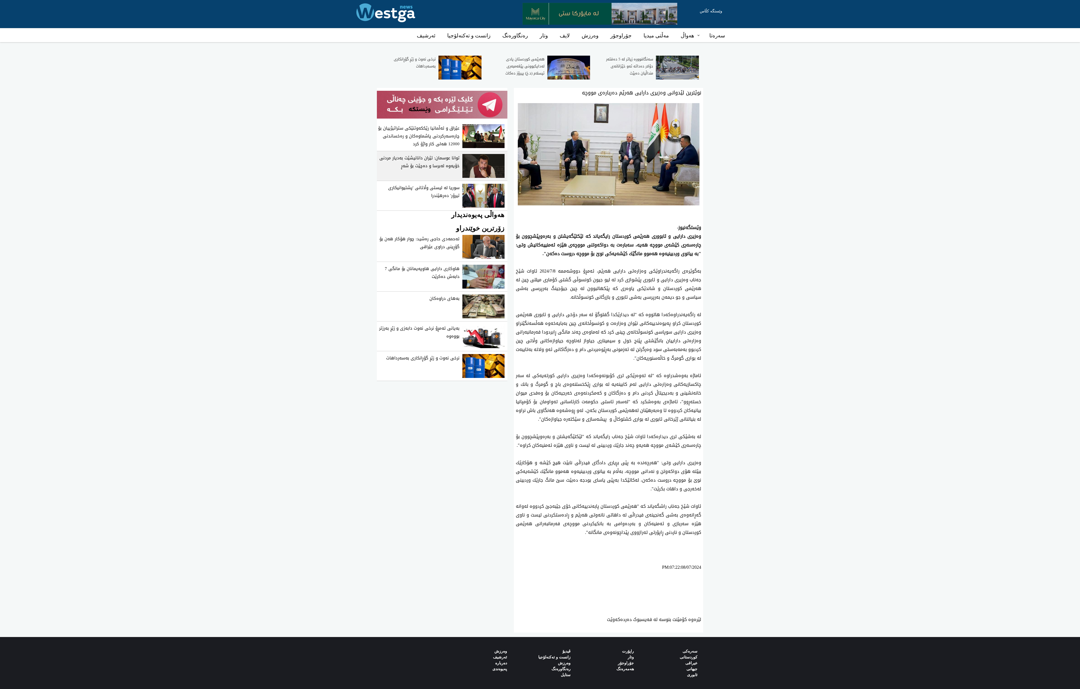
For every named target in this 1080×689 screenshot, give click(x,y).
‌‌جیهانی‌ (692, 669)
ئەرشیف (426, 35)
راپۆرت (628, 651)
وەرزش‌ (500, 651)
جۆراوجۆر (621, 35)
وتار (544, 35)
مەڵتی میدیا (656, 35)
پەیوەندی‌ (499, 669)
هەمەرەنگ (625, 669)
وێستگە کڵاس (711, 11)
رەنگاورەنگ (515, 35)
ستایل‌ (566, 675)
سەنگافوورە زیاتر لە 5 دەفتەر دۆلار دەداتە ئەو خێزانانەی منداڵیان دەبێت (629, 66)
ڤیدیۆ (566, 651)
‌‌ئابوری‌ (692, 675)
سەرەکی (690, 651)
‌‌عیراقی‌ (691, 663)
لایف (565, 35)
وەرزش (590, 35)
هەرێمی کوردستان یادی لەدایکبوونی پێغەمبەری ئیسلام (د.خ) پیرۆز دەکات (524, 66)
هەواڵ (687, 35)
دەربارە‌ (501, 663)
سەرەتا (717, 35)
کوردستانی (689, 657)
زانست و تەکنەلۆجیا (468, 35)
